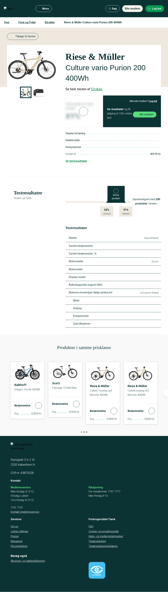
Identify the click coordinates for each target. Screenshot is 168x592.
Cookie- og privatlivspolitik (104, 531)
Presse (15, 536)
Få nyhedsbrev (19, 546)
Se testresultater (76, 161)
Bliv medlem (132, 8)
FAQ (91, 526)
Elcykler (50, 22)
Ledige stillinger (19, 531)
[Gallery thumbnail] (26, 92)
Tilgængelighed (97, 541)
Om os (14, 526)
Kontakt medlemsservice (25, 511)
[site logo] (17, 9)
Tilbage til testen (25, 36)
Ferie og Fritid (27, 22)
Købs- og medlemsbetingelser (106, 536)
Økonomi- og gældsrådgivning (28, 560)
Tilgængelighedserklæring (103, 546)
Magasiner (17, 541)
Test (6, 22)
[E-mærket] (97, 570)
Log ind (153, 101)
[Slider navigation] (81, 432)
